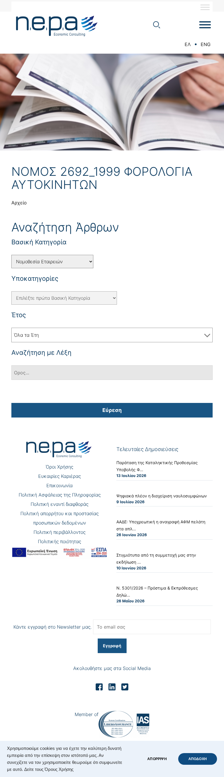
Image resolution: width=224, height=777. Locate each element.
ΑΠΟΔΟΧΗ (197, 759)
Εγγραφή (112, 645)
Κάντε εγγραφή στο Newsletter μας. (52, 627)
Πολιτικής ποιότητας (59, 541)
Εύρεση (112, 410)
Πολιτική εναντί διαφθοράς (59, 504)
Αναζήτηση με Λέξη (41, 352)
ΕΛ (188, 44)
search (156, 25)
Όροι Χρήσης (59, 467)
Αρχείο (19, 203)
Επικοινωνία (59, 485)
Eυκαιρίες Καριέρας (59, 476)
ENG (206, 44)
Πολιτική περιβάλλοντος (59, 532)
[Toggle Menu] (205, 7)
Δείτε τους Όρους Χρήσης (49, 769)
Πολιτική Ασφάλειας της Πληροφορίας (60, 495)
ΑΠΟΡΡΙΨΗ (157, 759)
